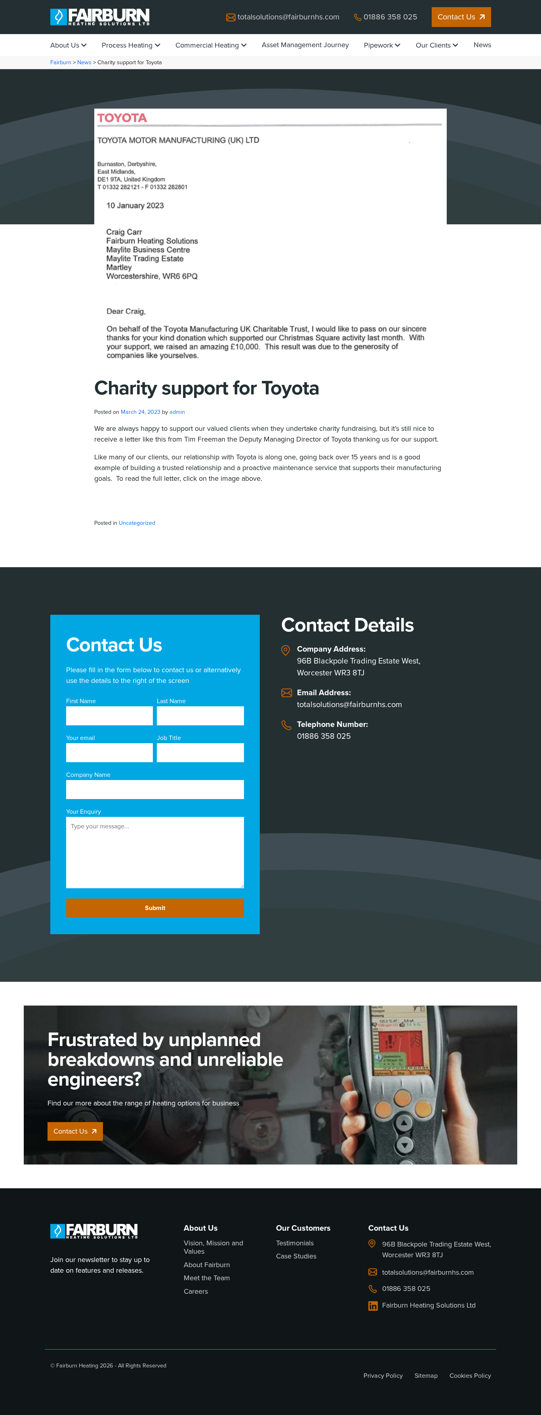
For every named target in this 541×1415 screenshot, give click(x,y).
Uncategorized (137, 522)
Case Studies (296, 1256)
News (482, 45)
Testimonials (295, 1243)
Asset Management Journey (305, 45)
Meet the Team (207, 1278)
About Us (64, 45)
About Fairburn (207, 1265)
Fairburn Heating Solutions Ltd (429, 1305)
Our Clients (433, 45)
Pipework (378, 45)
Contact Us (456, 17)
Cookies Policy (470, 1375)
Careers (196, 1291)
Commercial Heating (207, 45)
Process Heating (127, 45)
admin (177, 411)
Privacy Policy (383, 1375)
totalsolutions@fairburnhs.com (288, 17)
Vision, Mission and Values (213, 1247)
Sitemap (426, 1375)
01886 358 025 (390, 17)
